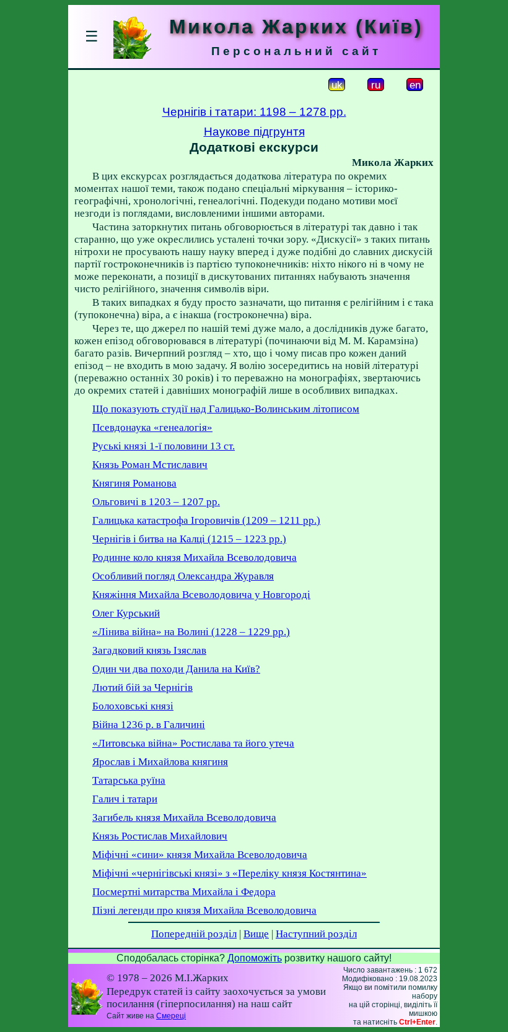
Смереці (171, 1016)
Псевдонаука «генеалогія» (152, 427)
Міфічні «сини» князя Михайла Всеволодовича (199, 855)
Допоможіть (254, 958)
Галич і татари (124, 799)
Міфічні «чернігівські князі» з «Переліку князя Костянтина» (229, 873)
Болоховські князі (132, 706)
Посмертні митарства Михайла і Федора (184, 892)
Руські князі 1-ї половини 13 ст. (163, 446)
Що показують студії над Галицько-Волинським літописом (225, 409)
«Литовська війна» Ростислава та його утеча (193, 743)
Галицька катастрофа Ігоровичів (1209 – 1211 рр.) (206, 520)
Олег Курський (126, 613)
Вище (256, 934)
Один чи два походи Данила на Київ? (176, 669)
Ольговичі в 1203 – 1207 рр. (156, 502)
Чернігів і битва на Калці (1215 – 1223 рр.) (189, 539)
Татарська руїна (128, 780)
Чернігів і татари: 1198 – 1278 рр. (254, 111)
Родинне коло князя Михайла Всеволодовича (194, 557)
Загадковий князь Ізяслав (149, 650)
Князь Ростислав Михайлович (159, 836)
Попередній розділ (194, 934)
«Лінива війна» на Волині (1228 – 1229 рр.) (191, 632)
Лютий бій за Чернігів (142, 687)
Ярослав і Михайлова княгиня (160, 762)
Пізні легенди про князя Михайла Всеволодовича (204, 910)
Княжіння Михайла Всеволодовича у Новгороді (201, 595)
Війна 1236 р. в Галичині (148, 725)
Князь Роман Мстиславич (150, 464)
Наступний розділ (316, 934)
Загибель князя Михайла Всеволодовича (184, 817)
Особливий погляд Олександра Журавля (183, 576)
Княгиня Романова (134, 483)
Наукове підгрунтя (254, 131)
